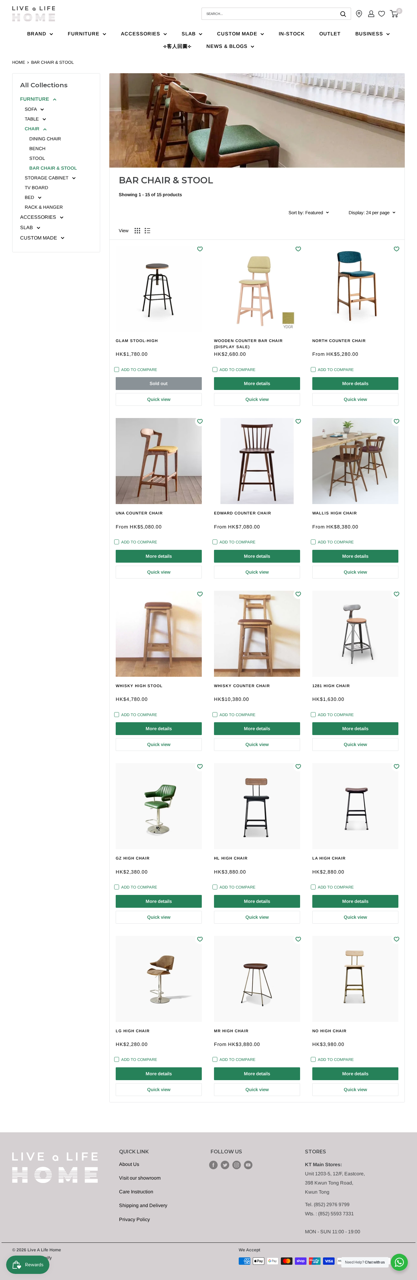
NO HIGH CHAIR (329, 1031)
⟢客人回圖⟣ (177, 46)
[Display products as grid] (137, 230)
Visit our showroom (140, 1178)
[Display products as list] (147, 230)
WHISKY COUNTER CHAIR (242, 685)
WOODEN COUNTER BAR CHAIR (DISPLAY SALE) (248, 343)
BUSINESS (369, 33)
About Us (129, 1164)
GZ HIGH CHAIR (133, 858)
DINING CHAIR (45, 138)
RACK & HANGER (44, 207)
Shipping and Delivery (143, 1205)
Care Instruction (136, 1191)
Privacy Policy (134, 1219)
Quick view (158, 399)
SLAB (189, 33)
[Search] (343, 14)
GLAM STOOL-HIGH (137, 340)
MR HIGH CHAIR (231, 1031)
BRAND (36, 33)
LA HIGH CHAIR (329, 858)
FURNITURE (84, 33)
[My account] (371, 13)
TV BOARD (36, 187)
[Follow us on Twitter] (225, 1164)
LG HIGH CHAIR (133, 1031)
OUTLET (330, 33)
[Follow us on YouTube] (248, 1164)
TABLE (32, 118)
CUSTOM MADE (237, 33)
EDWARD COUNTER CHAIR (242, 513)
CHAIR (33, 128)
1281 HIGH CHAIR (331, 685)
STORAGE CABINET (47, 177)
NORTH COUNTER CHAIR (339, 340)
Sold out (159, 383)
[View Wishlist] (382, 14)
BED (30, 197)
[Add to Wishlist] (200, 249)
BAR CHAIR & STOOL (52, 62)
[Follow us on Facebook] (213, 1164)
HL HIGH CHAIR (231, 858)
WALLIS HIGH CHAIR (334, 513)
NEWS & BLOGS (227, 46)
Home (18, 62)
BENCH (37, 148)
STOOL (37, 158)
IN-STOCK (292, 33)
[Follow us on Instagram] (236, 1164)
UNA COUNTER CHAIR (139, 513)
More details (257, 383)
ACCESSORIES (140, 33)
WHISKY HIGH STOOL (139, 685)
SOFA (31, 109)
